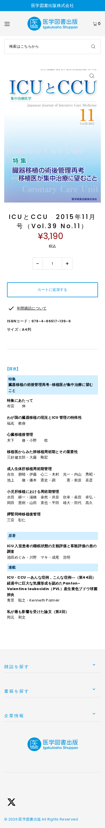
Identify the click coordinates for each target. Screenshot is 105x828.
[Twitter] (11, 803)
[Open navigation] (13, 23)
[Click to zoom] (91, 76)
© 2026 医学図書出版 (22, 819)
